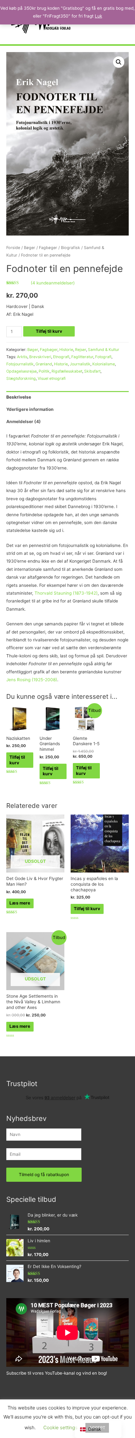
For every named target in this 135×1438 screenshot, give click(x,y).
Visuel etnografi (52, 378)
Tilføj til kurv (49, 331)
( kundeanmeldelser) (53, 282)
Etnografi (61, 356)
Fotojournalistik (20, 364)
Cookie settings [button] (60, 1427)
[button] (118, 62)
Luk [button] (98, 16)
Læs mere (19, 902)
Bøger (29, 247)
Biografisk (70, 247)
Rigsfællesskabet (66, 371)
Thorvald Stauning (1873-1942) (66, 593)
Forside (13, 247)
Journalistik (80, 364)
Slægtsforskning (21, 378)
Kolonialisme (103, 364)
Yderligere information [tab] (30, 409)
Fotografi (103, 356)
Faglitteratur (82, 356)
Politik (44, 371)
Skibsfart (92, 371)
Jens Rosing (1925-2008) (31, 679)
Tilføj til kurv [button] (17, 760)
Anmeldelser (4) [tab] (23, 421)
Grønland (43, 364)
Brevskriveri (40, 356)
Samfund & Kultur (103, 349)
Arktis (22, 356)
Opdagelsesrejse (21, 371)
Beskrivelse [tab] (18, 397)
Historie (66, 349)
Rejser (80, 349)
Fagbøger (48, 247)
